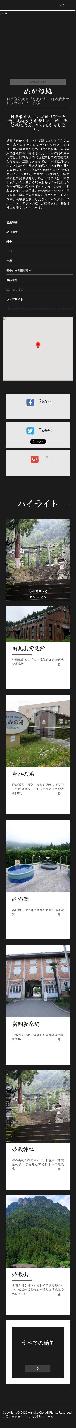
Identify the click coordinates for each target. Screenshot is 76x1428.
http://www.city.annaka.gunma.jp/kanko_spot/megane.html (42, 309)
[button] (10, 560)
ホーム (48, 1417)
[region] (38, 349)
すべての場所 (32, 1417)
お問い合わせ (11, 1417)
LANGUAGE (37, 81)
